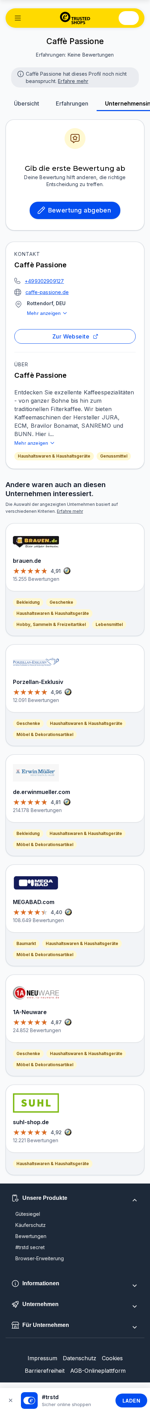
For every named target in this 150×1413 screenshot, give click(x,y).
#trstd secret (30, 1247)
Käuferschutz (30, 1225)
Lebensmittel (109, 624)
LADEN (131, 1401)
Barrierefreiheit (45, 1370)
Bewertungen (30, 1236)
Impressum (42, 1358)
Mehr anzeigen (44, 313)
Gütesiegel (27, 1214)
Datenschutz (79, 1358)
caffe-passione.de (47, 292)
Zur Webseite (71, 336)
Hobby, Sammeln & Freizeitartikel (51, 624)
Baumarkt (26, 943)
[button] (17, 18)
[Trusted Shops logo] (75, 18)
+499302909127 (44, 281)
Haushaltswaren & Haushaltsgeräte (54, 456)
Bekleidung (28, 602)
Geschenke (61, 602)
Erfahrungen (72, 103)
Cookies (112, 1358)
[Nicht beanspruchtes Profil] (20, 73)
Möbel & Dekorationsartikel (44, 734)
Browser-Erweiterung (39, 1258)
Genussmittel (113, 456)
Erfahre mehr (73, 81)
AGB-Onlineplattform (98, 1370)
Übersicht (26, 103)
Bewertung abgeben (79, 210)
